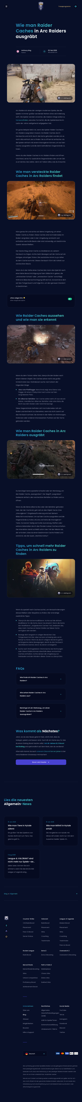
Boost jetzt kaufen (39, 762)
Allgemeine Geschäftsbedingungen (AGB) (50, 1013)
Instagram (63, 1019)
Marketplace (46, 969)
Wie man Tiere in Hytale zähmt (19, 827)
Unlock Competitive (30, 978)
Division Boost (65, 923)
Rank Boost (45, 923)
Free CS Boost (28, 932)
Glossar (25, 1019)
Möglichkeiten (28, 1023)
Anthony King (26, 50)
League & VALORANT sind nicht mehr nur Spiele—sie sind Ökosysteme (21, 860)
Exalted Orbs (46, 982)
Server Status (28, 936)
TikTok (62, 1015)
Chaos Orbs (45, 973)
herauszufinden (22, 120)
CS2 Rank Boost (28, 923)
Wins (43, 932)
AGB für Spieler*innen (49, 1020)
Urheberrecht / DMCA (49, 1029)
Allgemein (13, 894)
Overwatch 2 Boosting (68, 955)
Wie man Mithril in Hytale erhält (58, 827)
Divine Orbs (45, 978)
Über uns (26, 1010)
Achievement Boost (30, 987)
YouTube (63, 1010)
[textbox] (35, 1053)
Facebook (63, 1023)
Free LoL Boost (65, 945)
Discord (62, 1028)
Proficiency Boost (29, 982)
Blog (5, 894)
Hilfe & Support (28, 1032)
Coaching (44, 936)
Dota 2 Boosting (47, 955)
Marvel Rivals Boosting (31, 969)
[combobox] (35, 1053)
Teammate (45, 941)
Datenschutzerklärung (49, 1025)
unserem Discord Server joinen (49, 751)
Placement (27, 927)
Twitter (62, 1032)
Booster (26, 1028)
